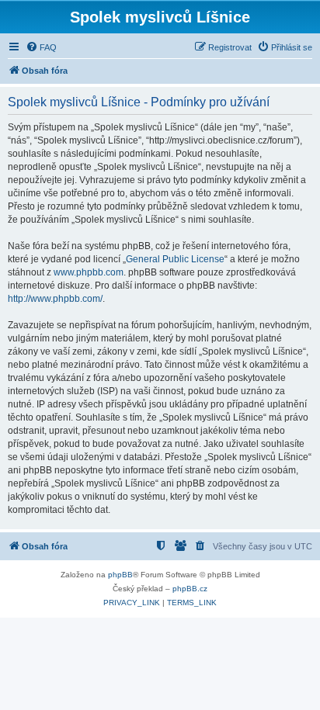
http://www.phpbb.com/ (55, 298)
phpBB (120, 574)
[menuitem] (41, 47)
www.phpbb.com (88, 272)
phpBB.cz (189, 588)
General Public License (175, 259)
